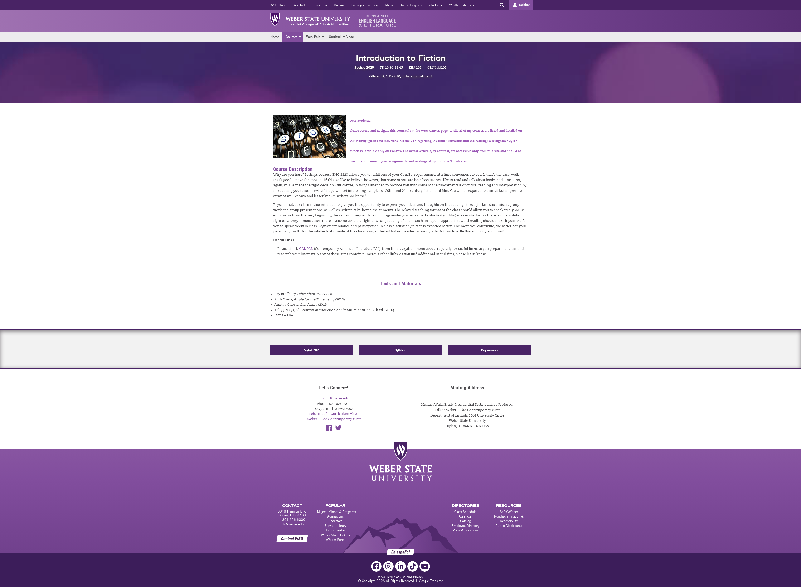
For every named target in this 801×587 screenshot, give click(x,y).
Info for (434, 5)
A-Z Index (301, 5)
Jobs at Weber (335, 530)
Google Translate (431, 581)
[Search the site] (502, 5)
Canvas (339, 5)
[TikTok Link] (412, 566)
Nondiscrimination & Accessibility (509, 518)
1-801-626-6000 (292, 520)
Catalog (465, 521)
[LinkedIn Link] (400, 566)
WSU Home (278, 5)
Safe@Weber (509, 512)
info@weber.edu (292, 524)
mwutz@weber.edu (333, 398)
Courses (291, 37)
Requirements (489, 350)
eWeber (524, 5)
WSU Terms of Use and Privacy (400, 577)
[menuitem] (279, 5)
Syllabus (400, 350)
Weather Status (460, 5)
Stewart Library (335, 526)
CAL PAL (306, 249)
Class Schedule (465, 512)
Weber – (334, 419)
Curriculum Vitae (341, 37)
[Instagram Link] (388, 566)
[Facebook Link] (376, 566)
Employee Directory (365, 5)
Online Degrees (411, 5)
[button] (300, 36)
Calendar (321, 5)
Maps (389, 5)
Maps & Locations (465, 530)
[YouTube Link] (424, 566)
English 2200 (311, 350)
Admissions (335, 516)
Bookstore (335, 521)
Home (274, 37)
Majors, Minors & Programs (336, 512)
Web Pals (313, 37)
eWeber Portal (335, 540)
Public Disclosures (509, 526)
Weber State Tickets (335, 535)
